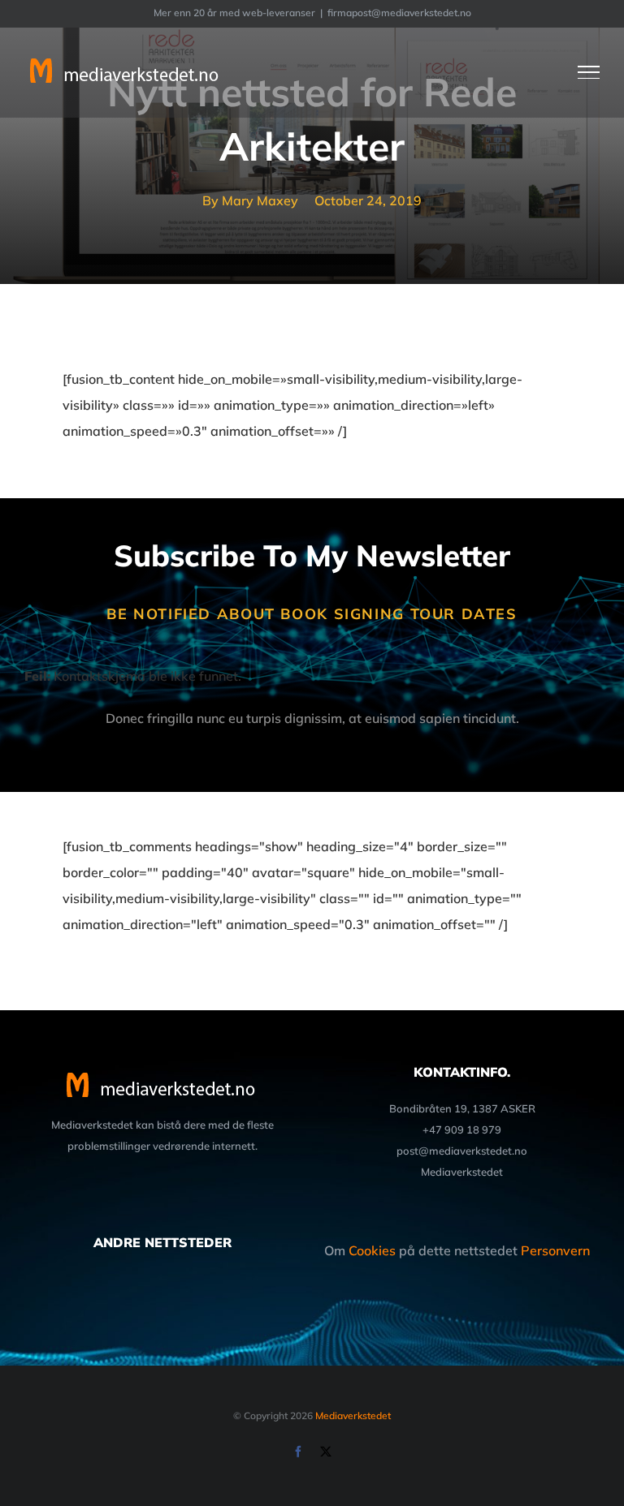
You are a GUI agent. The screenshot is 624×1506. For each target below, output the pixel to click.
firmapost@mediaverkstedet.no (399, 12)
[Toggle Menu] (589, 72)
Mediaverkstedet (353, 1415)
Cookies (372, 1250)
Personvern (555, 1250)
